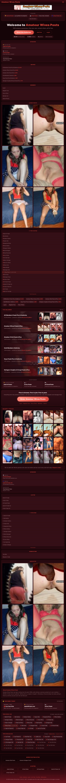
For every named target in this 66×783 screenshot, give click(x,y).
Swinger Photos (8, 739)
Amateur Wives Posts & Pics (10, 70)
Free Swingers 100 (51, 739)
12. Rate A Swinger (7, 544)
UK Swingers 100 (8, 742)
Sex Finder (7, 736)
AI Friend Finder (7, 281)
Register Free (6, 90)
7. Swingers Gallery (7, 531)
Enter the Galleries (24, 32)
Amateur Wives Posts (11, 2)
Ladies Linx (37, 736)
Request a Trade (6, 557)
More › (62, 408)
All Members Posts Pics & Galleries (12, 67)
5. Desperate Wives (7, 526)
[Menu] (63, 2)
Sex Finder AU (17, 736)
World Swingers (6, 250)
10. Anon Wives (6, 539)
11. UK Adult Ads (6, 542)
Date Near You (27, 736)
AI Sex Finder (6, 279)
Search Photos (6, 98)
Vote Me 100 (19, 742)
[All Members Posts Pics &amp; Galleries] (17, 125)
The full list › (33, 547)
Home (21, 777)
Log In (48, 32)
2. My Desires (6, 518)
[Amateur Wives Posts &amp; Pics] (48, 125)
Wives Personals (7, 252)
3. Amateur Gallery (7, 520)
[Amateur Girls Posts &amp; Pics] (17, 166)
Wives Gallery (6, 245)
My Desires (5, 236)
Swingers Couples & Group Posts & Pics (13, 80)
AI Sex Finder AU (7, 286)
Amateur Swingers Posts (25, 760)
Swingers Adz (6, 269)
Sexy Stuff (46, 736)
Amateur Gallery (7, 238)
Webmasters (43, 777)
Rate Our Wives (7, 262)
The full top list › (33, 294)
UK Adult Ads (6, 257)
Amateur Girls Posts (10, 760)
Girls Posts (5, 274)
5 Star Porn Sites (30, 742)
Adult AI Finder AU (7, 284)
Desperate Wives (7, 243)
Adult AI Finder (6, 233)
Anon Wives (6, 255)
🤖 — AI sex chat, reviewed (39, 15)
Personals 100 (19, 739)
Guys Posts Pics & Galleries (10, 78)
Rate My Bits (6, 267)
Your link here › (33, 18)
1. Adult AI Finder (6, 515)
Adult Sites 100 (39, 739)
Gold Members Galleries (9, 75)
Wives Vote (6, 265)
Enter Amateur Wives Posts (33, 399)
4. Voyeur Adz (6, 523)
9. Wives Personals (7, 536)
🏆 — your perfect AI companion (16, 15)
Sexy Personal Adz (57, 736)
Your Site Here (41, 742)
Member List (5, 96)
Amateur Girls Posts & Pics (10, 72)
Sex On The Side (7, 291)
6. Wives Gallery (6, 528)
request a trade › (59, 733)
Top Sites (5, 554)
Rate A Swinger (6, 260)
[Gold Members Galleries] (48, 166)
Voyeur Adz (5, 240)
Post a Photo (5, 93)
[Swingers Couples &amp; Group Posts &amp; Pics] (48, 207)
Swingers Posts (6, 277)
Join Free (39, 32)
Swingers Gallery (7, 248)
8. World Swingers (7, 534)
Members (40, 403)
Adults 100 (29, 739)
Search (45, 403)
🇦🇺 (56, 15)
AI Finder (5, 289)
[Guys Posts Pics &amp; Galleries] (17, 207)
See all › (61, 309)
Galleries (25, 777)
